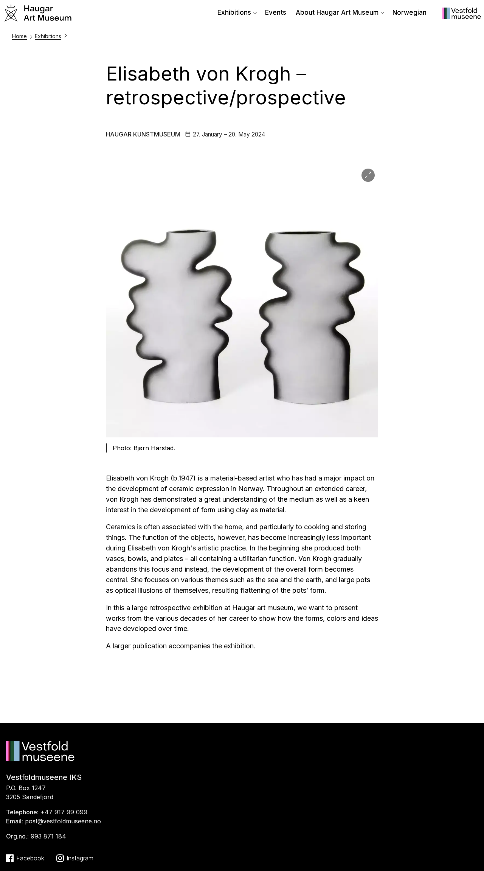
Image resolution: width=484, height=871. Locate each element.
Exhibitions (234, 12)
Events (275, 12)
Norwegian (409, 12)
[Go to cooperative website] (461, 16)
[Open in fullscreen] (368, 175)
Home (19, 36)
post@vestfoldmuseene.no (63, 821)
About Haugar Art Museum (337, 12)
